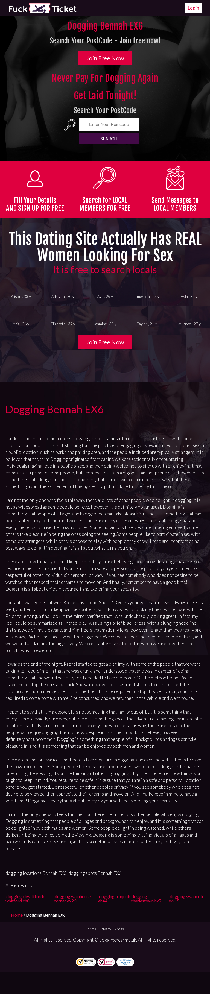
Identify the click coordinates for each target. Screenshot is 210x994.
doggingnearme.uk (117, 940)
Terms (91, 928)
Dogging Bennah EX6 (54, 409)
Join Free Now (105, 58)
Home (17, 914)
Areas (119, 928)
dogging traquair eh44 (114, 898)
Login (193, 8)
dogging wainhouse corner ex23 (72, 898)
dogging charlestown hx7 (146, 898)
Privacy (105, 928)
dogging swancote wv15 (186, 898)
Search (109, 138)
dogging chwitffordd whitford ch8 (25, 898)
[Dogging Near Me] (42, 8)
